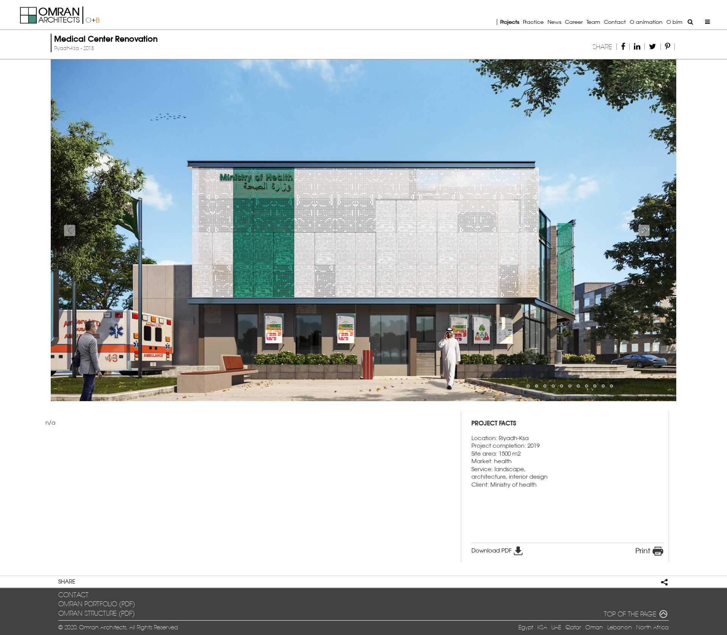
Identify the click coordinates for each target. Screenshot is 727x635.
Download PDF (492, 550)
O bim (674, 21)
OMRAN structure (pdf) (96, 614)
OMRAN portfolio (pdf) (96, 604)
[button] (98, 230)
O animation (646, 21)
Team (593, 21)
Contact (615, 21)
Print (643, 550)
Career (574, 21)
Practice (533, 21)
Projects (509, 21)
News (554, 21)
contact (73, 595)
